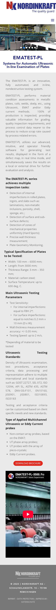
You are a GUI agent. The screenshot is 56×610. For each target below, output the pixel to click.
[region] (28, 37)
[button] (21, 47)
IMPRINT (11, 598)
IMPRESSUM (41, 598)
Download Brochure (28, 463)
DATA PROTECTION (25, 598)
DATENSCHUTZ (28, 602)
